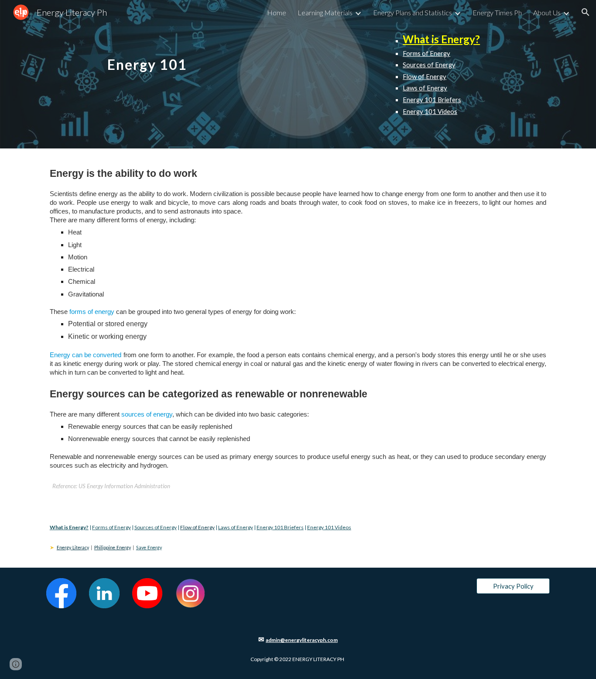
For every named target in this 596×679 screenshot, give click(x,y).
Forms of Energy (426, 53)
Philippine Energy (112, 548)
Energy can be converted (86, 355)
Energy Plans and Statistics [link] (412, 12)
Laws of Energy (425, 88)
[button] (585, 12)
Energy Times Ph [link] (497, 12)
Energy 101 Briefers (432, 99)
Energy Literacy (73, 548)
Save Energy (149, 548)
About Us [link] (547, 12)
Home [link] (276, 12)
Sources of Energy (429, 65)
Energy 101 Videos (430, 111)
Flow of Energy (424, 76)
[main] (147, 55)
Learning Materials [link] (325, 12)
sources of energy (146, 414)
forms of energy (91, 311)
